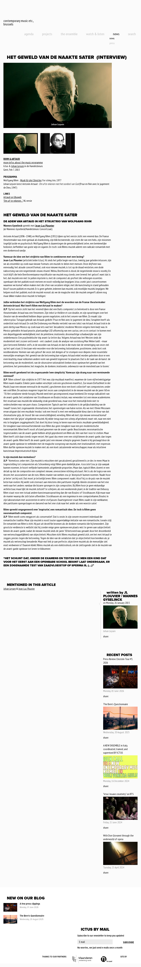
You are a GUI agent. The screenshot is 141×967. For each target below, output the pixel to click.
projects (47, 34)
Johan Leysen (17, 166)
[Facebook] (111, 636)
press (112, 43)
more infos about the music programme (23, 162)
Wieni (132, 957)
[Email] (120, 636)
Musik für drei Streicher (30, 180)
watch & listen (95, 34)
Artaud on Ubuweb (12, 197)
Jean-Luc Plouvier (44, 225)
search (132, 34)
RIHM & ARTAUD (11, 159)
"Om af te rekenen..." (13, 200)
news (116, 34)
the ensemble (69, 34)
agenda (29, 34)
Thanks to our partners (54, 956)
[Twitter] (115, 636)
